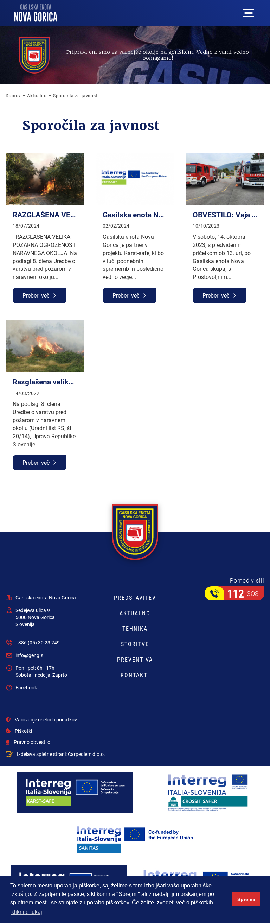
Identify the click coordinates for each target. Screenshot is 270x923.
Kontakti (135, 675)
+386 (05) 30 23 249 (37, 642)
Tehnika (134, 628)
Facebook (26, 687)
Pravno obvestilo (32, 742)
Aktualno (37, 95)
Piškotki (23, 731)
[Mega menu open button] (249, 13)
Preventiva (135, 659)
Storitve (135, 644)
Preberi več (36, 295)
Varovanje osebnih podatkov (46, 720)
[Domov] (35, 13)
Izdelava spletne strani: (61, 754)
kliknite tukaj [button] (26, 912)
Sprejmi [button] (246, 899)
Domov (13, 95)
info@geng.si (29, 655)
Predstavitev (135, 597)
